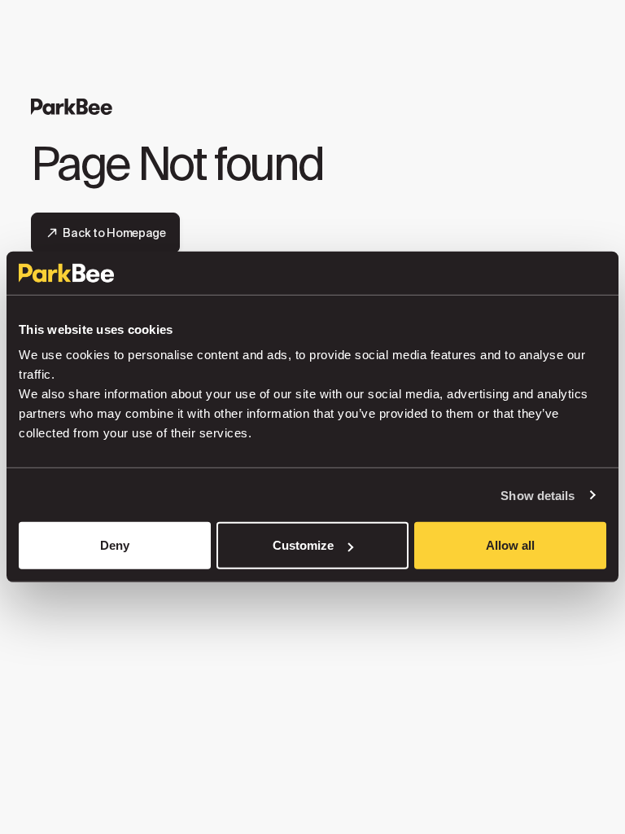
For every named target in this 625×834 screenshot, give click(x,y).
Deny (114, 545)
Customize (303, 545)
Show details (537, 495)
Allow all (510, 545)
